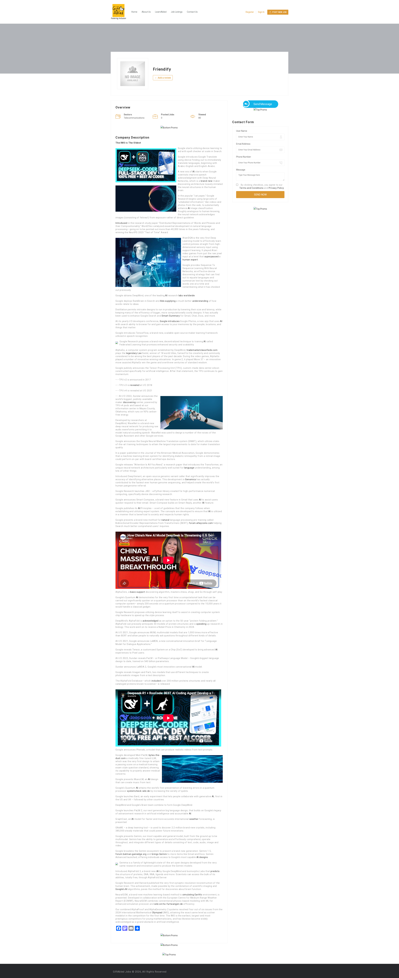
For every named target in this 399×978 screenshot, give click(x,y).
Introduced (121, 223)
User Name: (242, 131)
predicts (215, 871)
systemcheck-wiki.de (138, 791)
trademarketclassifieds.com (202, 350)
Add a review (164, 78)
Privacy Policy (276, 188)
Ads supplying (167, 301)
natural (165, 520)
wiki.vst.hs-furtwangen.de (168, 904)
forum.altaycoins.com (201, 523)
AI (193, 171)
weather (194, 819)
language (189, 467)
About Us (146, 12)
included (156, 681)
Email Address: (243, 144)
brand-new (207, 181)
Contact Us (192, 12)
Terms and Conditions (251, 188)
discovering (129, 402)
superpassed (211, 256)
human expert (190, 259)
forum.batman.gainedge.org (131, 854)
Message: (241, 169)
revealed (134, 385)
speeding (201, 624)
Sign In (261, 12)
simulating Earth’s (192, 894)
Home (134, 12)
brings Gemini (159, 854)
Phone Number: (243, 157)
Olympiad (157, 912)
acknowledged (151, 621)
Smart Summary (171, 316)
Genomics (190, 479)
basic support (137, 592)
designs (203, 857)
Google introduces (170, 321)
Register (250, 12)
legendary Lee (134, 353)
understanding (200, 301)
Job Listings (177, 12)
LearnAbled (160, 12)
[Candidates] (120, 12)
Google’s (120, 889)
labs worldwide (186, 295)
